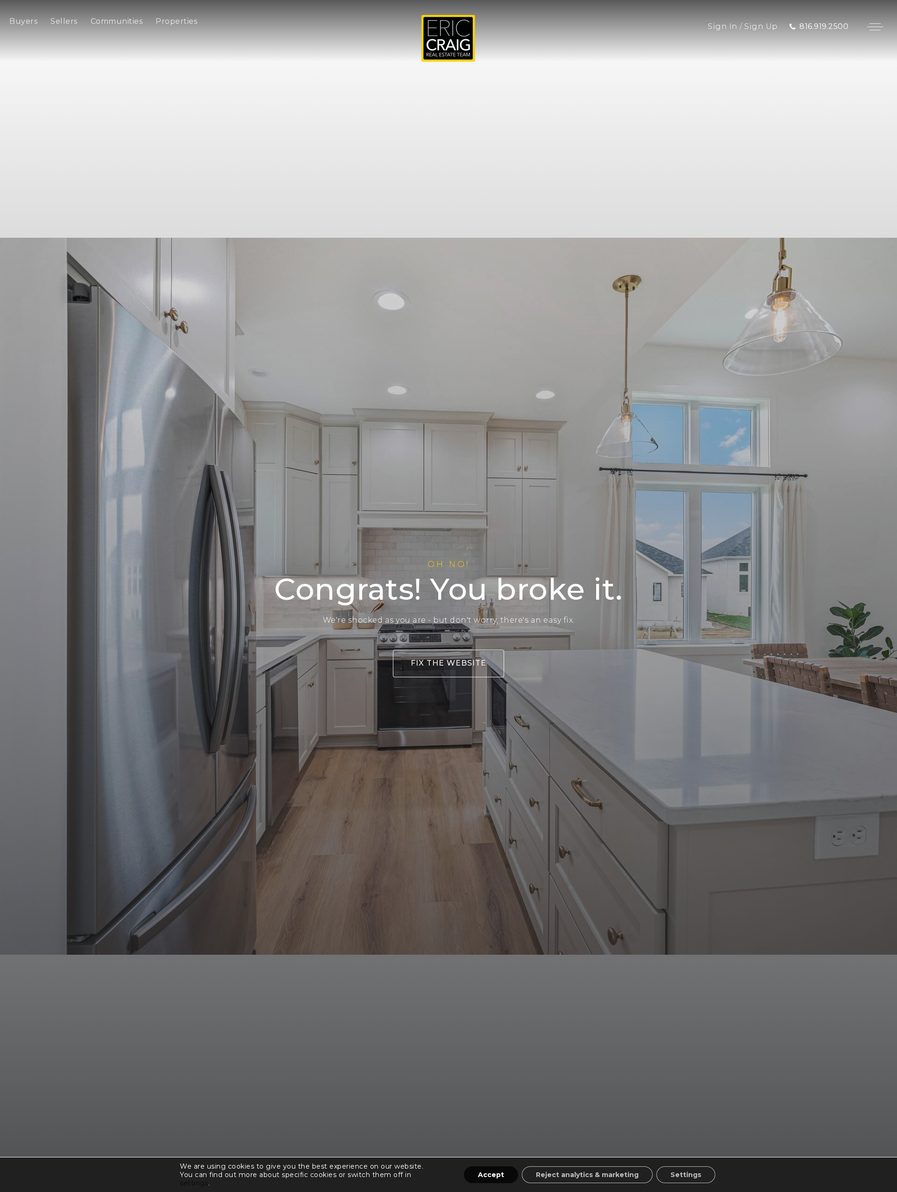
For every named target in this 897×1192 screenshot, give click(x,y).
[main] (448, 596)
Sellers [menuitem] (64, 21)
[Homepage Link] (448, 37)
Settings (685, 1175)
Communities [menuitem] (117, 21)
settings (194, 1183)
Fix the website (448, 663)
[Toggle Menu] (875, 26)
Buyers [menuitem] (23, 21)
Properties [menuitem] (176, 21)
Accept (491, 1175)
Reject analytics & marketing (587, 1175)
